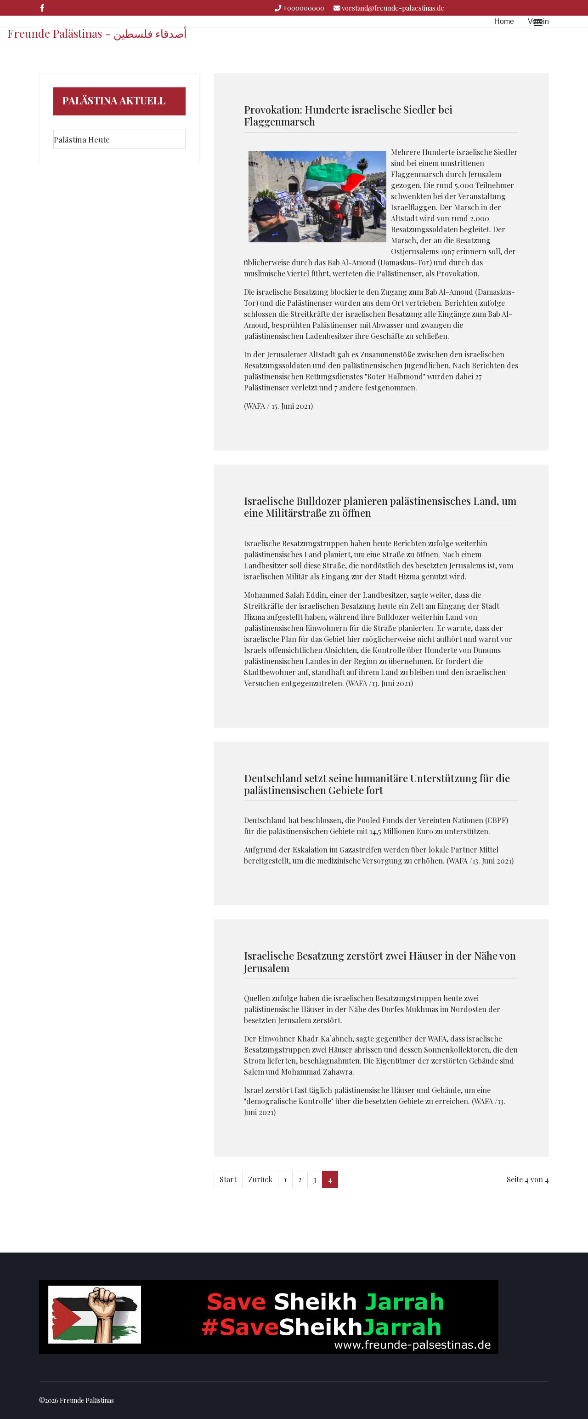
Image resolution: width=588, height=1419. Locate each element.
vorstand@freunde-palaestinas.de (393, 7)
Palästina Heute (82, 139)
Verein (538, 21)
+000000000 (303, 7)
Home (504, 21)
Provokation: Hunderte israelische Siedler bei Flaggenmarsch (348, 115)
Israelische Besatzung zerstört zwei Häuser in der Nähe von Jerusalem (380, 961)
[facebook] (42, 7)
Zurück (260, 1179)
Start (228, 1179)
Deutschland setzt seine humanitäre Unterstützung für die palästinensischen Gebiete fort (377, 784)
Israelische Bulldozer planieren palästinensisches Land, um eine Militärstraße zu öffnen (380, 507)
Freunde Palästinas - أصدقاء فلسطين (97, 33)
